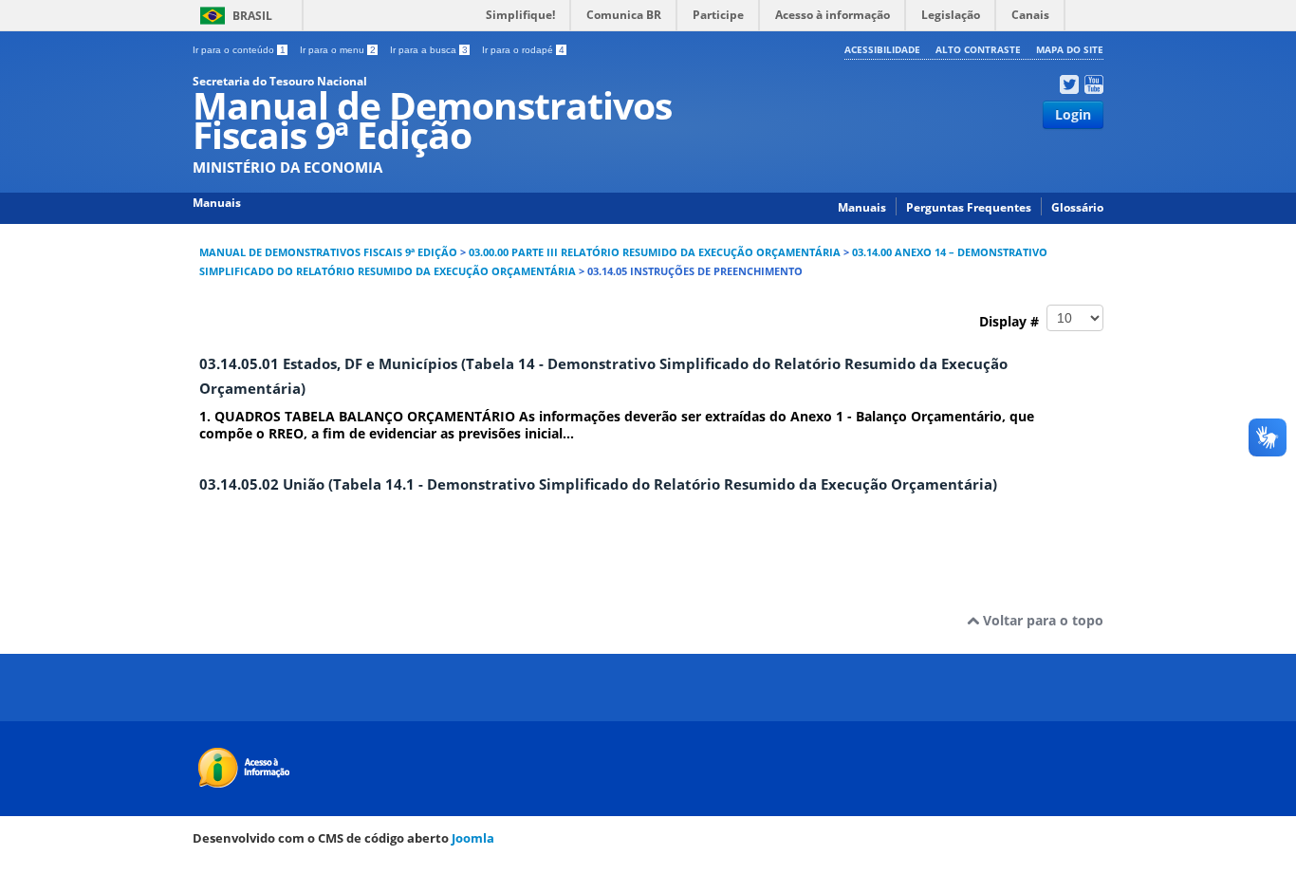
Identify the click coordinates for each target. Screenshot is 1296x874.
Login (1073, 114)
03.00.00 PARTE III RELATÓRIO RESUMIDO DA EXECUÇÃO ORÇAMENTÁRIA (655, 252)
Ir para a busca (429, 50)
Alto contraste (978, 49)
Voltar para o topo (1041, 620)
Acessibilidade (882, 49)
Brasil (252, 16)
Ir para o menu (338, 50)
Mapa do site (1069, 49)
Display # (1012, 320)
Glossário (1077, 207)
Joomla (473, 837)
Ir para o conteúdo (239, 50)
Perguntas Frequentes (968, 207)
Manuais (862, 207)
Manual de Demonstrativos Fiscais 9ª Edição (328, 252)
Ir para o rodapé (523, 50)
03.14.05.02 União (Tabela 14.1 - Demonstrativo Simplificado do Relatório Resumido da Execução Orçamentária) (598, 484)
